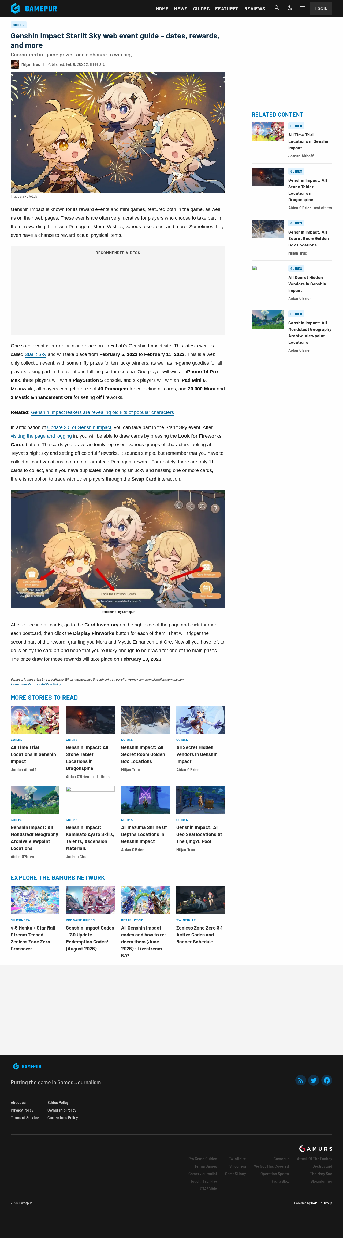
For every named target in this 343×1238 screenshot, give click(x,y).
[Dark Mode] (290, 7)
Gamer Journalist (202, 1173)
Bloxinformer (321, 1181)
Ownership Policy (61, 1110)
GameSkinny (235, 1173)
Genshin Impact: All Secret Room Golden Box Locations (143, 754)
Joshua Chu (76, 856)
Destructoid (322, 1166)
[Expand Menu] (302, 7)
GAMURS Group (321, 1203)
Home (162, 9)
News (181, 9)
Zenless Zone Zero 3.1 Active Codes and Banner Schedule (199, 935)
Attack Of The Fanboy (314, 1158)
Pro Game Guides (202, 1158)
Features (227, 9)
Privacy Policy (22, 1110)
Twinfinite (237, 1158)
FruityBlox (280, 1181)
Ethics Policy (58, 1102)
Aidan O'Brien (78, 776)
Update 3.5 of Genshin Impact (79, 427)
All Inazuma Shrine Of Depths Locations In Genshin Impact (144, 834)
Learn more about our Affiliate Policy (36, 684)
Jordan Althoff (23, 769)
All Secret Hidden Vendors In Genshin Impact (197, 754)
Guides (201, 9)
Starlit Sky (35, 354)
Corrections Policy (62, 1117)
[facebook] (326, 1080)
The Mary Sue (321, 1173)
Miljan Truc (130, 769)
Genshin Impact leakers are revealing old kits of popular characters (102, 412)
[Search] (277, 7)
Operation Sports (274, 1173)
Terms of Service (25, 1117)
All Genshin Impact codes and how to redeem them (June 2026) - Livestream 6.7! (143, 942)
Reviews (255, 9)
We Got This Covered (271, 1166)
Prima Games (206, 1166)
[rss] (300, 1080)
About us (18, 1102)
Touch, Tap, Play (203, 1181)
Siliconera (237, 1166)
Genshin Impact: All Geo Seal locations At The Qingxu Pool (199, 834)
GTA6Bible (208, 1188)
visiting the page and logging (41, 436)
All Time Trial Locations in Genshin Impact (33, 754)
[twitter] (313, 1080)
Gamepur (281, 1158)
